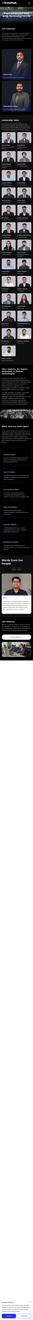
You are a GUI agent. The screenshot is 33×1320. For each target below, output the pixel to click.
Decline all (24, 1316)
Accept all (9, 1316)
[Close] (30, 1302)
